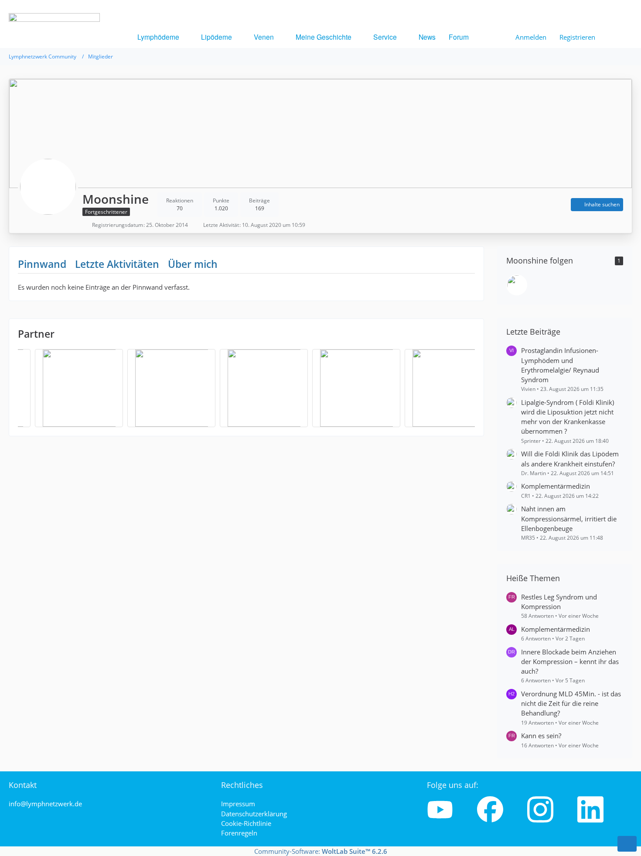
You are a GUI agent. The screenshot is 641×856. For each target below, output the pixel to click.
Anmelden (530, 37)
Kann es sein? (541, 735)
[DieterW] (516, 284)
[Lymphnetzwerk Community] (54, 50)
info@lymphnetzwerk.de (45, 803)
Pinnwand (42, 264)
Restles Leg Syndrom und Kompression (559, 601)
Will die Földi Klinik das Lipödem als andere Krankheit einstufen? (570, 458)
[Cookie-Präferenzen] (627, 844)
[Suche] (617, 37)
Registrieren (577, 37)
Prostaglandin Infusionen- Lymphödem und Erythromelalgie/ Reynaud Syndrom (560, 365)
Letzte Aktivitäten (117, 264)
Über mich (193, 264)
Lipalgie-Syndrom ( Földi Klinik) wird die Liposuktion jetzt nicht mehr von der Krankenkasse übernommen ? (567, 417)
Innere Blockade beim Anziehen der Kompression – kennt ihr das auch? (570, 661)
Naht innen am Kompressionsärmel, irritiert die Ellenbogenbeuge (569, 518)
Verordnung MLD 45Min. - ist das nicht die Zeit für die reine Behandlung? (571, 703)
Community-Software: (320, 851)
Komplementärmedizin (555, 486)
